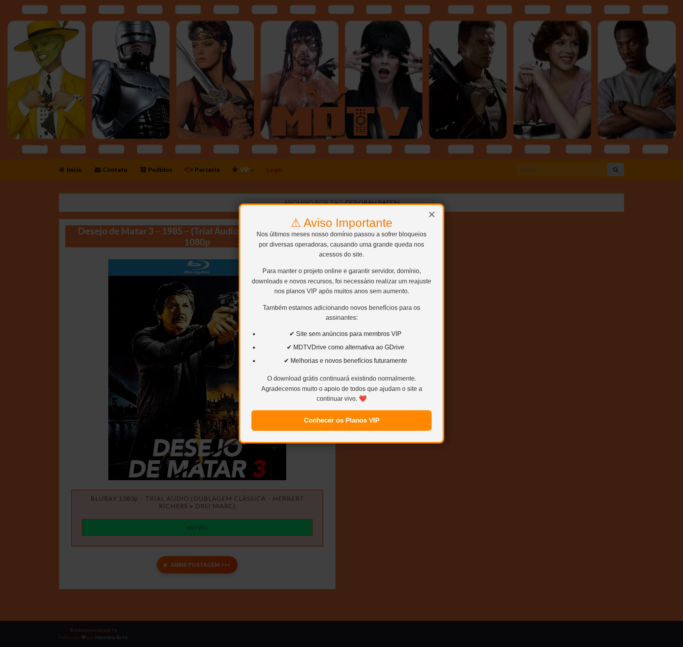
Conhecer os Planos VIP (341, 420)
